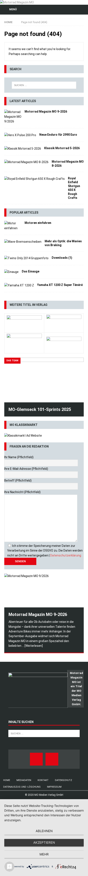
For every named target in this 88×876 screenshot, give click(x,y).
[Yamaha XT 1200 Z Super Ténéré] (19, 285)
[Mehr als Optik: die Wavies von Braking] (22, 241)
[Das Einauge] (11, 271)
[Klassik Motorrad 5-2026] (22, 148)
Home (6, 780)
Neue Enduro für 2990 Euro (58, 134)
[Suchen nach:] (44, 85)
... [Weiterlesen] (32, 645)
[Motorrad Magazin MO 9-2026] (12, 117)
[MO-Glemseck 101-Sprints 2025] (44, 380)
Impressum (54, 786)
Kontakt (43, 780)
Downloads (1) (62, 257)
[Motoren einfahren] (12, 226)
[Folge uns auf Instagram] (51, 759)
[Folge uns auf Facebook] (36, 759)
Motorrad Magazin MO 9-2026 (46, 111)
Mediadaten (23, 780)
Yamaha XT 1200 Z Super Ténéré (60, 285)
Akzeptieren (44, 842)
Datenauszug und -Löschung (22, 786)
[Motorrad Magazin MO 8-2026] (26, 162)
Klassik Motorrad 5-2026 (62, 148)
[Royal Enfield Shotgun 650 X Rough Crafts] (34, 178)
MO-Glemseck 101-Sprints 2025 (40, 409)
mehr (44, 854)
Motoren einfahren (38, 223)
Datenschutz (63, 780)
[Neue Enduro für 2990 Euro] (20, 135)
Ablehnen (44, 831)
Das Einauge (30, 271)
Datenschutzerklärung (65, 555)
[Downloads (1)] (26, 258)
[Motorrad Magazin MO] (17, 2)
